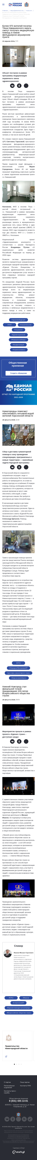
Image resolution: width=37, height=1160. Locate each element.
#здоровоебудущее (18, 320)
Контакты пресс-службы (10, 1092)
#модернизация (18, 344)
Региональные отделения (9, 1086)
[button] (14, 1064)
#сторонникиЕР (18, 1003)
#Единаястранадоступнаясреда (18, 1008)
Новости (29, 10)
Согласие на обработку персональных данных (18, 1141)
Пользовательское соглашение (18, 1134)
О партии (7, 1082)
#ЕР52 (18, 663)
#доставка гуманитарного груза (18, 673)
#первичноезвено (19, 349)
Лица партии (25, 1082)
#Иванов (26, 998)
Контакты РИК (25, 1086)
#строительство (25, 325)
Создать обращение (18, 373)
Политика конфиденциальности (18, 1136)
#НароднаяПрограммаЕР (18, 668)
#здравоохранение (18, 335)
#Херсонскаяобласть (19, 678)
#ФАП (10, 325)
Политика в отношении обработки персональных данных (18, 1139)
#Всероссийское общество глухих (19, 1013)
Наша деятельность (17, 10)
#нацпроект (18, 330)
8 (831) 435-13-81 (18, 1100)
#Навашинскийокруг (18, 340)
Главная (5, 10)
